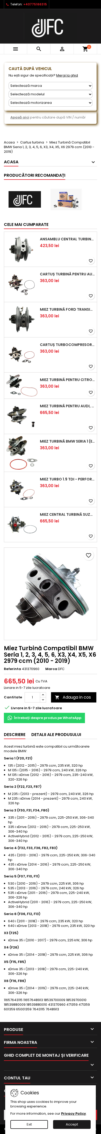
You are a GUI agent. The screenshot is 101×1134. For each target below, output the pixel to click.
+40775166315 (35, 4)
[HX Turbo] (66, 199)
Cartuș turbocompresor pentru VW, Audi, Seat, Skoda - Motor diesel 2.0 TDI (67, 345)
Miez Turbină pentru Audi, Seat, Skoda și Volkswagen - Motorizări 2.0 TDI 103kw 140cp (67, 406)
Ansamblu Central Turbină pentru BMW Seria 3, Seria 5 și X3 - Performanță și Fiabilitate (67, 239)
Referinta (12, 669)
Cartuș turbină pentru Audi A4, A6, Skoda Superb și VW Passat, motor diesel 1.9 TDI (67, 274)
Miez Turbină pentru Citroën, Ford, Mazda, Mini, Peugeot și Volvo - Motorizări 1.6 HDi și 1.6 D (67, 380)
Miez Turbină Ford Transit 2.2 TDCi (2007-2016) (67, 309)
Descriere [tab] (14, 735)
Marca (51, 669)
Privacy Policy (73, 1113)
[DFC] (24, 199)
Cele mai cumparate (26, 224)
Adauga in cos (73, 697)
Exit (29, 1124)
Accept (72, 1124)
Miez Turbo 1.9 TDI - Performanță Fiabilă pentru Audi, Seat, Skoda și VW (67, 479)
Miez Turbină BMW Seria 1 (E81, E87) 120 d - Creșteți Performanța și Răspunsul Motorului (67, 441)
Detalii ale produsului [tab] (56, 735)
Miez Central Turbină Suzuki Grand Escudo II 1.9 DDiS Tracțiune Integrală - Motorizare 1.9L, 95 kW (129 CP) (67, 514)
